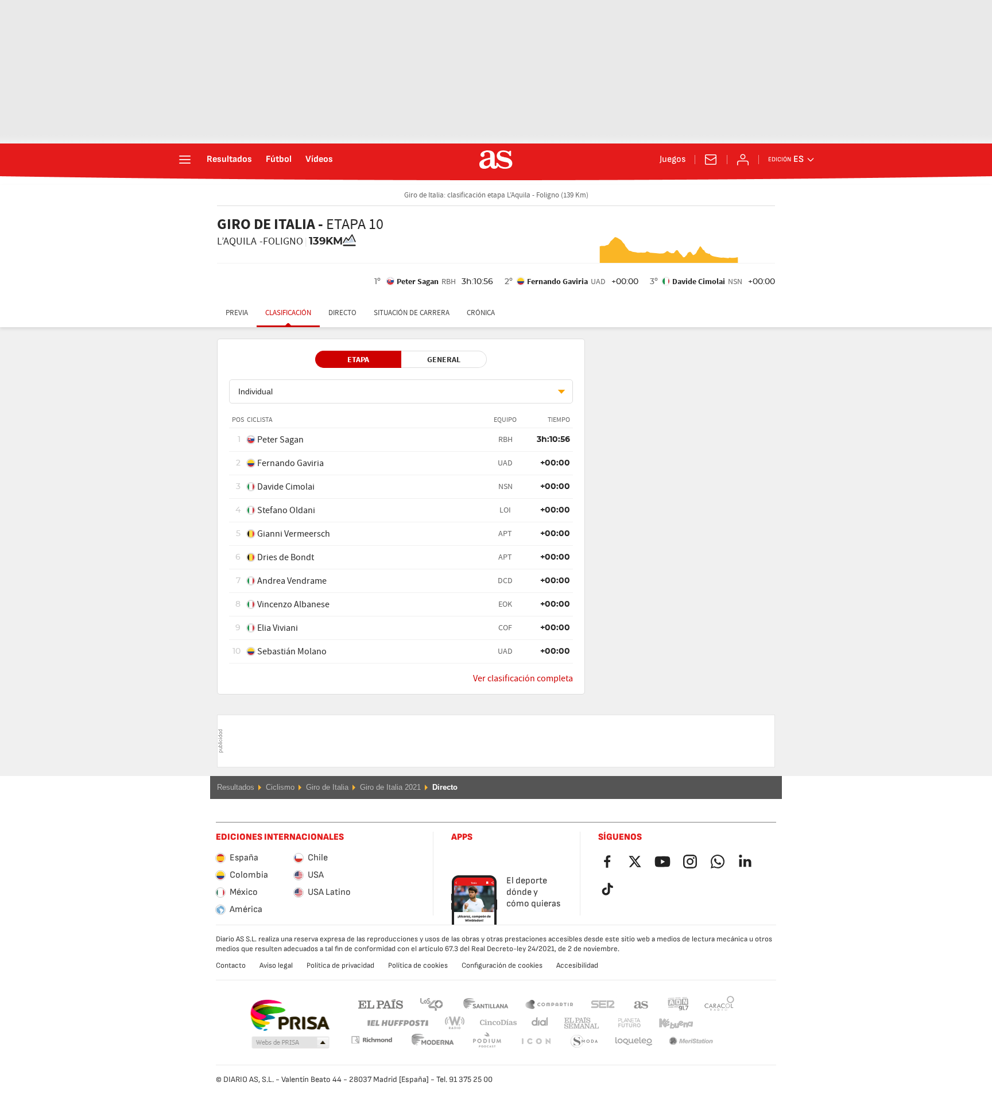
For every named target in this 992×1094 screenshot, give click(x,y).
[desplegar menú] (185, 160)
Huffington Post (397, 1023)
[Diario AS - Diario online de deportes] (496, 159)
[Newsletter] (711, 159)
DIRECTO (342, 312)
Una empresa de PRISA (289, 1015)
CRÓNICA (481, 312)
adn (678, 1003)
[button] (290, 1043)
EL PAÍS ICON (486, 1041)
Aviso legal (276, 965)
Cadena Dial (538, 1023)
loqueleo (584, 1041)
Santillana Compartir (549, 1003)
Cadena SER (602, 1003)
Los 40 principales (431, 1003)
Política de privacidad (340, 965)
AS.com (641, 1003)
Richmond (715, 1023)
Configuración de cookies (502, 965)
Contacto (231, 965)
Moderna (371, 1040)
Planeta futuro (619, 1023)
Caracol (719, 1003)
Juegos (672, 159)
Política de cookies (418, 965)
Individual (255, 391)
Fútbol (279, 159)
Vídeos (319, 159)
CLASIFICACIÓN (288, 312)
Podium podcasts (432, 1041)
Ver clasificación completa (523, 678)
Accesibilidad (577, 965)
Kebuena (669, 1023)
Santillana (485, 1003)
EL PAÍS (380, 1003)
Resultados (229, 159)
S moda (535, 1041)
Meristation (633, 1041)
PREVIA (237, 312)
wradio (458, 1023)
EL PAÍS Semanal (579, 1023)
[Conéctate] (743, 159)
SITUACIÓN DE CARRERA (412, 312)
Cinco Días (494, 1023)
